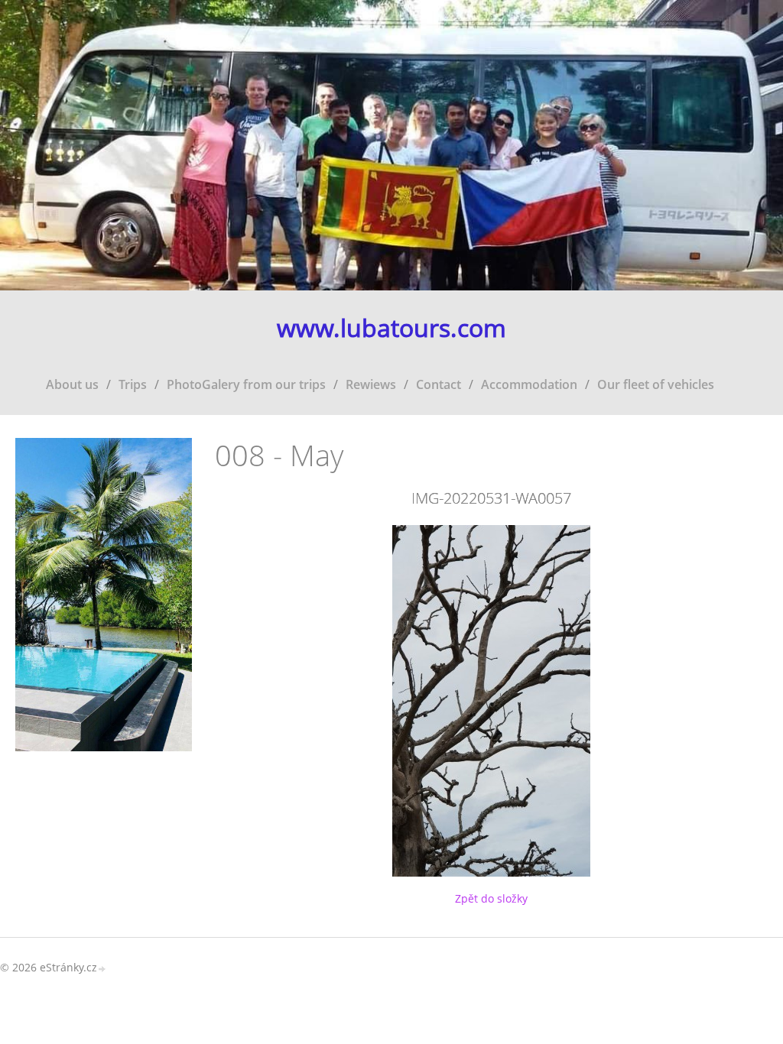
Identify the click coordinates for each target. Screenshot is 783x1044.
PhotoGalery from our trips (246, 384)
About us (72, 384)
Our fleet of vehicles (655, 384)
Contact (438, 384)
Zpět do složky (491, 898)
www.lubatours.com (391, 328)
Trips (133, 384)
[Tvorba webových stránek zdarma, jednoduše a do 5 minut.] (102, 969)
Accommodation (529, 384)
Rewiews (371, 384)
